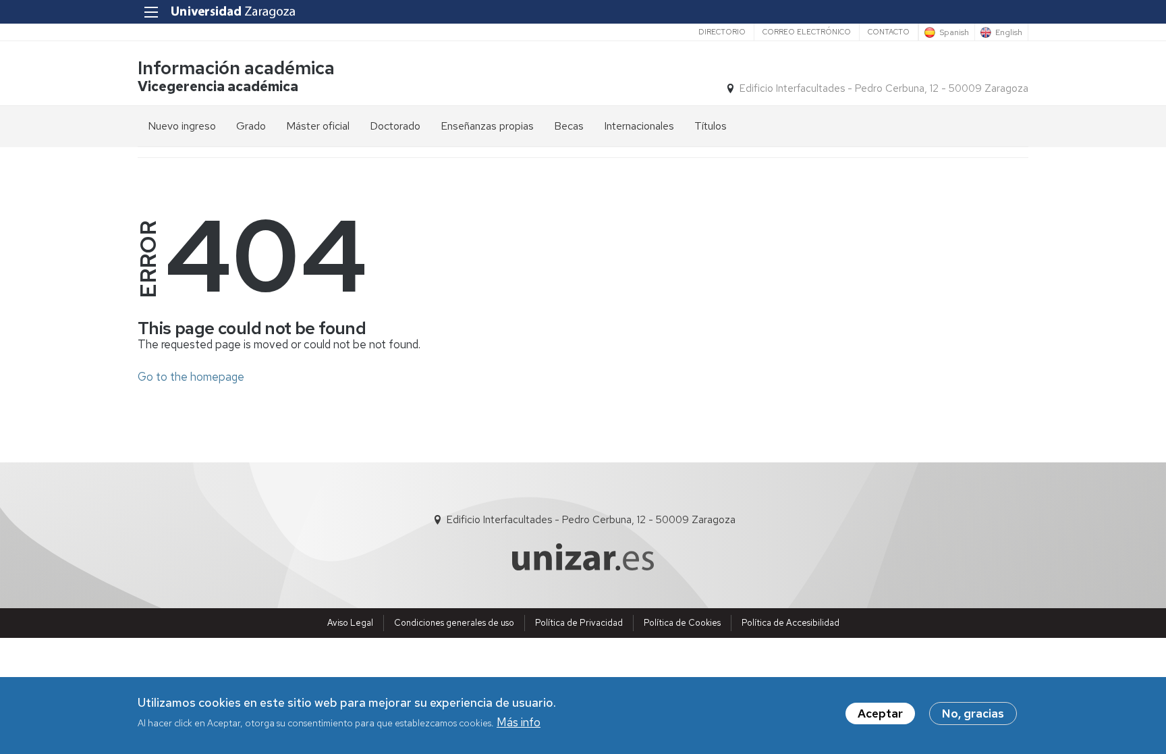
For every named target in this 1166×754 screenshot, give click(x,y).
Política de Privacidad (579, 622)
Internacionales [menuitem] (639, 126)
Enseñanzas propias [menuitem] (487, 126)
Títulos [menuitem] (710, 126)
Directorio (722, 31)
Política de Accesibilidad (790, 622)
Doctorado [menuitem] (395, 126)
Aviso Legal (350, 622)
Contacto (889, 31)
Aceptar (880, 713)
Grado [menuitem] (251, 126)
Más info (518, 722)
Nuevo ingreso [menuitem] (182, 126)
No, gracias (973, 713)
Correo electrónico (806, 31)
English (1008, 32)
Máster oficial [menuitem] (318, 126)
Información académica (236, 68)
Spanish (954, 32)
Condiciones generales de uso (454, 622)
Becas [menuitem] (569, 126)
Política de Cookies (682, 622)
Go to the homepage (191, 376)
